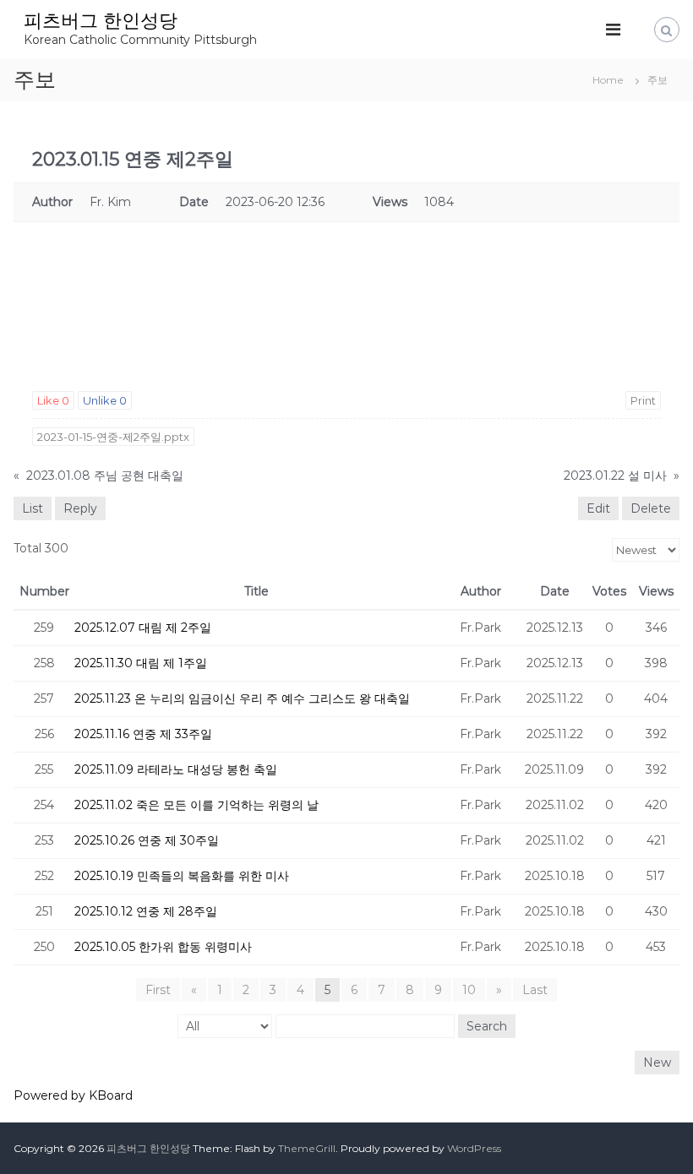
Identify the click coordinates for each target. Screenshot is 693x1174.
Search (487, 1026)
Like (53, 400)
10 (469, 989)
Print (643, 400)
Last (535, 989)
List (32, 508)
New (657, 1062)
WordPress (474, 1148)
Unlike (105, 400)
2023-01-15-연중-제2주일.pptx (113, 436)
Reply (80, 508)
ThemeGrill (307, 1148)
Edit (598, 508)
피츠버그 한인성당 (100, 20)
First (158, 989)
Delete (650, 508)
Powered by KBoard (73, 1095)
